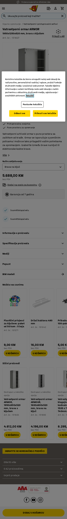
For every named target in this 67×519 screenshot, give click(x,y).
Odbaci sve (19, 113)
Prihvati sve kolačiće (45, 113)
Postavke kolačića (32, 104)
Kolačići (30, 95)
